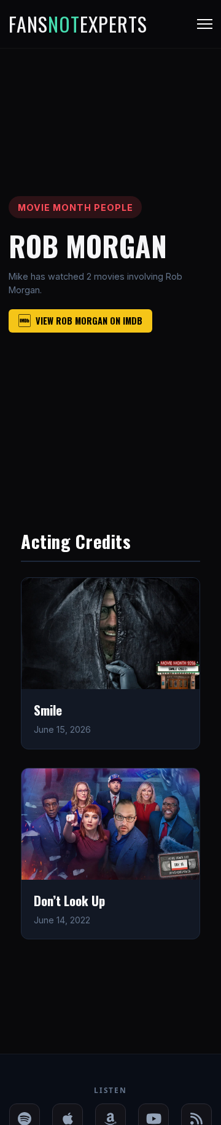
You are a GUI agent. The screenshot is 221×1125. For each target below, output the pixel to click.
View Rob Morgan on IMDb (89, 320)
